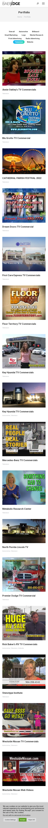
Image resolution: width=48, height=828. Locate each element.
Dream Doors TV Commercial (17, 226)
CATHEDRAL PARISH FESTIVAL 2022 (21, 178)
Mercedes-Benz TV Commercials (20, 460)
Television (19, 42)
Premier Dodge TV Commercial (18, 595)
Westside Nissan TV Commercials (20, 741)
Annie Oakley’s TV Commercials (19, 89)
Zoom (20, 68)
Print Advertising (15, 38)
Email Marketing (11, 35)
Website (30, 42)
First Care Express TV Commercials (21, 275)
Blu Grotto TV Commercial (16, 138)
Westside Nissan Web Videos (18, 790)
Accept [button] (22, 820)
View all (12, 32)
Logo (24, 35)
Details (27, 68)
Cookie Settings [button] (10, 820)
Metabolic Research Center (16, 508)
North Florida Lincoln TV (15, 547)
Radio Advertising (33, 38)
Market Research (36, 35)
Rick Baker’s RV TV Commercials (19, 644)
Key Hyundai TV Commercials (18, 372)
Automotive (23, 32)
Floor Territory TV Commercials (19, 324)
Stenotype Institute (12, 693)
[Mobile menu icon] (43, 3)
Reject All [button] (31, 820)
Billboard (35, 32)
